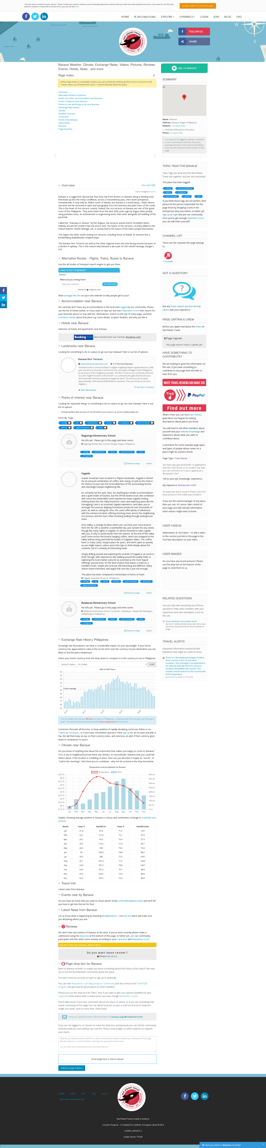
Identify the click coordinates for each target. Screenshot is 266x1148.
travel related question (182, 306)
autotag (64, 423)
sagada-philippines (82, 428)
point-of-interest (143, 423)
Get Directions (88, 389)
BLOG (104, 1093)
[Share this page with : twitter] (3, 297)
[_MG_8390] (113, 143)
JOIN (216, 16)
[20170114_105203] (136, 155)
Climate (61, 110)
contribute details (67, 317)
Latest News (64, 122)
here (77, 6)
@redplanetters (109, 915)
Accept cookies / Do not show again (197, 5)
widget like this (73, 295)
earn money (195, 414)
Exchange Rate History (68, 107)
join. (116, 956)
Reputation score (80, 983)
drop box (84, 935)
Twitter (61, 732)
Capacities (122, 939)
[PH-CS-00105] (113, 166)
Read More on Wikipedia (145, 387)
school (100, 428)
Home (125, 16)
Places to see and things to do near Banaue (78, 104)
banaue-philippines (185, 188)
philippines (125, 423)
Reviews (62, 125)
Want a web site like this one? (72, 1099)
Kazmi (152, 191)
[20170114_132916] (74, 166)
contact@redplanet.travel (130, 900)
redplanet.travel (95, 289)
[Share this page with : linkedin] (3, 304)
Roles (198, 326)
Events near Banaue (68, 119)
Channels (186, 16)
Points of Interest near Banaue (72, 101)
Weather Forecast (66, 113)
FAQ (239, 16)
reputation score (195, 218)
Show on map (133, 463)
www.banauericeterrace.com (94, 363)
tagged (123, 307)
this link (127, 915)
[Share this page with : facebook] (3, 290)
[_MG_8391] (74, 143)
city (77, 423)
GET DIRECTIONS (109, 284)
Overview (62, 92)
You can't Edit (148, 185)
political (64, 428)
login (108, 956)
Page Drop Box (65, 129)
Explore (166, 16)
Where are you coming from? (73, 279)
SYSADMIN (172, 677)
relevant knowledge (190, 431)
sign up (126, 732)
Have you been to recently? (222, 1145)
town (199, 196)
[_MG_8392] (97, 143)
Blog (227, 16)
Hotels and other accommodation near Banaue (80, 98)
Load (152, 664)
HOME (61, 1093)
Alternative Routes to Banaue (72, 95)
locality (109, 423)
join (132, 935)
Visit (148, 463)
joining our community (104, 983)
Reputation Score (130, 310)
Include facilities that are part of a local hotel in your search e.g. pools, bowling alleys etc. (100, 412)
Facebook (74, 732)
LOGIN (204, 16)
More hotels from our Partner (117, 336)
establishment (92, 423)
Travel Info (63, 116)
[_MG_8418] (97, 166)
